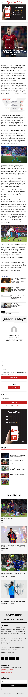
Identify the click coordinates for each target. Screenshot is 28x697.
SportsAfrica (14, 335)
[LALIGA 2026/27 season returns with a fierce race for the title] (14, 562)
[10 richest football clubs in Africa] (5, 482)
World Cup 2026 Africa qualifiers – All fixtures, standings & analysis (18, 468)
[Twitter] (12, 387)
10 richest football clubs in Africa (17, 482)
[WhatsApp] (18, 387)
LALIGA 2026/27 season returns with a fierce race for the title (13, 574)
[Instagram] (6, 658)
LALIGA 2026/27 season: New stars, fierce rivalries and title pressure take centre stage (13, 600)
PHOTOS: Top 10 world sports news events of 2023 (17, 475)
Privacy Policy (17, 405)
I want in (13, 402)
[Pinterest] (15, 387)
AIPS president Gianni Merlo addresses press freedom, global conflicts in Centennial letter (17, 455)
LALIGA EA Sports (14, 311)
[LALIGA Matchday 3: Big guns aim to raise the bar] (14, 508)
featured (7, 311)
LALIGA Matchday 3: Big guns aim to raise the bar (13, 519)
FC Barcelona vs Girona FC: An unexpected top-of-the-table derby (7, 319)
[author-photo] (2, 522)
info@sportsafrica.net (6, 672)
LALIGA (14, 45)
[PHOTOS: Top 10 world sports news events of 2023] (5, 475)
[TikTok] (10, 658)
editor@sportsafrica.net (7, 669)
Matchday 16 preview (6, 313)
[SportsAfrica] (14, 329)
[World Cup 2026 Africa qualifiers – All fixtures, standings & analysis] (5, 468)
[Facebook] (9, 387)
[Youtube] (17, 658)
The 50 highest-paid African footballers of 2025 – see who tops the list (18, 462)
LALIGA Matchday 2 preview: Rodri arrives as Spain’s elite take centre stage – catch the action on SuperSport (13, 547)
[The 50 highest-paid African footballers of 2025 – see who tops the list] (5, 462)
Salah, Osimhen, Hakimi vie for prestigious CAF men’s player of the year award (20, 320)
